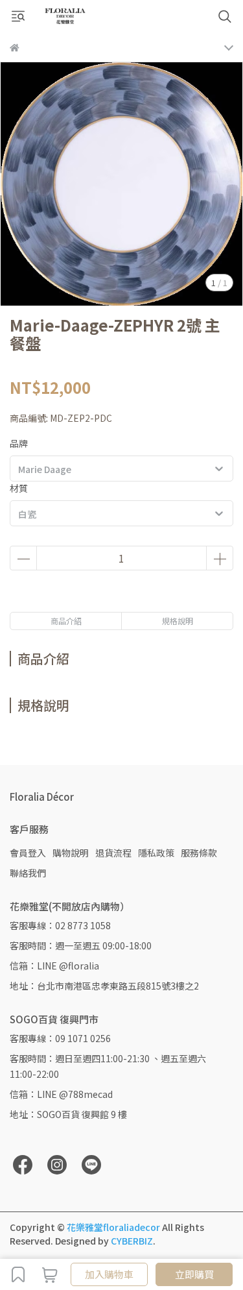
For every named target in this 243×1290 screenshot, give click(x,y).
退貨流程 (113, 852)
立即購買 (194, 1274)
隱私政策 (156, 852)
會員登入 (28, 852)
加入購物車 (109, 1274)
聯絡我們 (28, 872)
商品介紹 (66, 620)
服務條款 (199, 852)
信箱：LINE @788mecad (61, 1094)
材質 (19, 487)
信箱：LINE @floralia (54, 965)
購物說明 (70, 852)
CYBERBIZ (132, 1240)
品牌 (19, 443)
